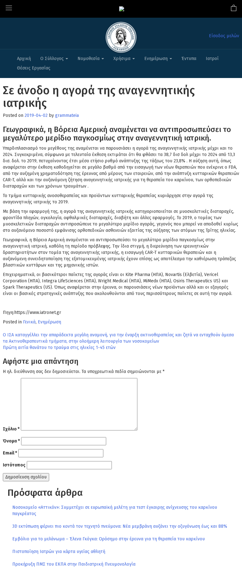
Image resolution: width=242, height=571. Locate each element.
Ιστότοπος (14, 465)
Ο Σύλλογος (52, 58)
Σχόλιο (11, 429)
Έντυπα (189, 58)
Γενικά (29, 322)
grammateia (67, 115)
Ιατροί (212, 58)
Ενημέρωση (156, 58)
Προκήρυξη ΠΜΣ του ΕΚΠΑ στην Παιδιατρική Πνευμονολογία (73, 564)
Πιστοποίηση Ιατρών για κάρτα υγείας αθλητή (58, 551)
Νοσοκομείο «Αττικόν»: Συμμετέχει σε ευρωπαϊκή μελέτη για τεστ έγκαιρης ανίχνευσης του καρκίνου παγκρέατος (114, 510)
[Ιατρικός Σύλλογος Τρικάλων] (121, 8)
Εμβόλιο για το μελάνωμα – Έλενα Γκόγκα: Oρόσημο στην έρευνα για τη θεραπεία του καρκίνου (108, 539)
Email (10, 453)
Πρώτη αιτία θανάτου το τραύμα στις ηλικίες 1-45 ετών (59, 347)
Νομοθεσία (89, 58)
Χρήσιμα (122, 58)
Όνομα (11, 441)
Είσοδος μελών (224, 36)
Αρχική (24, 58)
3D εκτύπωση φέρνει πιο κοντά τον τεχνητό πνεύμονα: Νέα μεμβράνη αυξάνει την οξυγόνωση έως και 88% (119, 526)
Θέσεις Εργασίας (33, 68)
